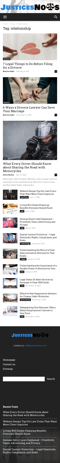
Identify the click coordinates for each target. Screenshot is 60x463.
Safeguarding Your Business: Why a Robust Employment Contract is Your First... (37, 310)
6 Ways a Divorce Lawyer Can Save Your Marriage (29, 109)
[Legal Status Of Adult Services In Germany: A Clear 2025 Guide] (10, 283)
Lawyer (23, 259)
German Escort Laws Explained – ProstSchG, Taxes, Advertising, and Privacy (37, 222)
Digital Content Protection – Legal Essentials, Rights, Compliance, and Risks (38, 237)
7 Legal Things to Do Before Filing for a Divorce (28, 65)
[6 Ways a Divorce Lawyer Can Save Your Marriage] (30, 90)
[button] (5, 17)
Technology (25, 244)
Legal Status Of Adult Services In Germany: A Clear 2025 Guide (36, 281)
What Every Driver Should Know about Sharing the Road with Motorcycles (27, 167)
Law (5, 159)
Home (5, 24)
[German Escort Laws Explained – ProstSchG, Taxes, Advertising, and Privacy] (10, 223)
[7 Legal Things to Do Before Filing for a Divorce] (30, 46)
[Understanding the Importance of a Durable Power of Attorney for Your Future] (10, 269)
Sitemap (8, 368)
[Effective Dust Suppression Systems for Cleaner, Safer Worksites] (10, 297)
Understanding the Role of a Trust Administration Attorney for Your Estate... (37, 253)
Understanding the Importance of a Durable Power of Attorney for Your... (38, 267)
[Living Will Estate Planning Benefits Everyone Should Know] (10, 209)
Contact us (9, 364)
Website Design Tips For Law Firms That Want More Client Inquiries (38, 192)
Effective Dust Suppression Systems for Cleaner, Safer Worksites (38, 295)
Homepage (9, 359)
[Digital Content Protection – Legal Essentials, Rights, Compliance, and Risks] (10, 238)
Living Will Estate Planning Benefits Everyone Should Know (36, 206)
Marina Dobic (8, 71)
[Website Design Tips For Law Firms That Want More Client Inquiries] (10, 195)
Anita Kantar (8, 175)
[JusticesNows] (30, 7)
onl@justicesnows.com (35, 345)
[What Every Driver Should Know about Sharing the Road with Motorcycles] (30, 140)
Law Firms (24, 197)
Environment (25, 300)
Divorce (6, 59)
